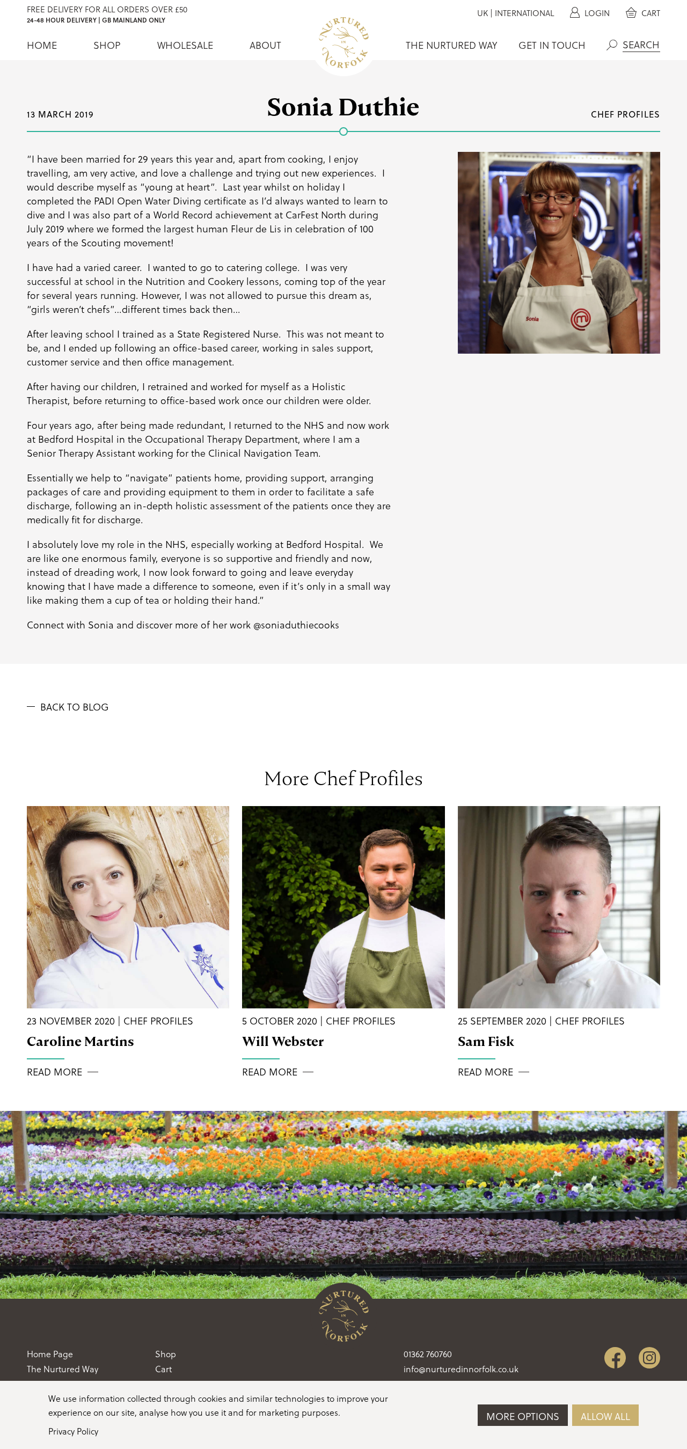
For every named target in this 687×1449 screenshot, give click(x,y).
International (524, 13)
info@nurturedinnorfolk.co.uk (461, 1369)
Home (42, 45)
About (265, 45)
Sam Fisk (486, 1041)
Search (611, 45)
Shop (106, 45)
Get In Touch (552, 45)
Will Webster (283, 1041)
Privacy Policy (73, 1431)
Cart (649, 13)
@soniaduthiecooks (296, 624)
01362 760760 (428, 1354)
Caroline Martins (80, 1041)
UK (482, 13)
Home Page (50, 1354)
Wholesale (185, 45)
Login (596, 13)
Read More (54, 1072)
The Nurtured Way (451, 45)
